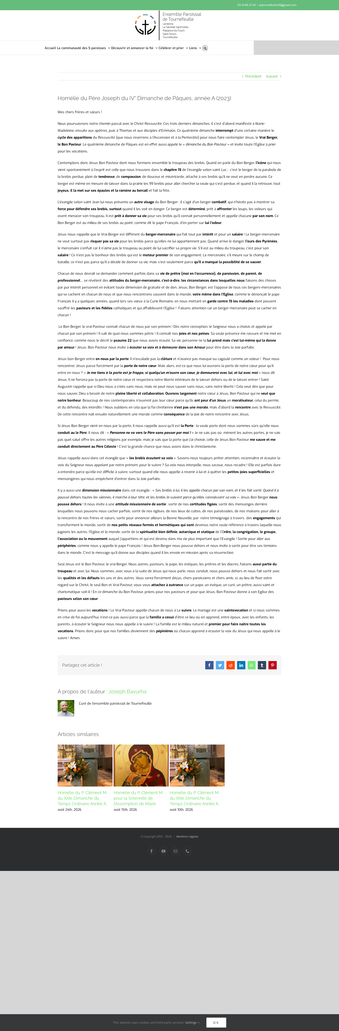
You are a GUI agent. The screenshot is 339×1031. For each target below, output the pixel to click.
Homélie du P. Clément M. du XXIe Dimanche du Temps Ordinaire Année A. (82, 798)
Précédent (253, 76)
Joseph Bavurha (127, 691)
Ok (216, 1022)
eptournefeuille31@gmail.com (277, 5)
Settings (191, 1023)
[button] (205, 48)
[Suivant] (221, 778)
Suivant (272, 76)
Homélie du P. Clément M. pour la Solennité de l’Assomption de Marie (138, 798)
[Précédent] (61, 778)
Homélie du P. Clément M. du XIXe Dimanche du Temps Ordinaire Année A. (194, 798)
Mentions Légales (187, 836)
